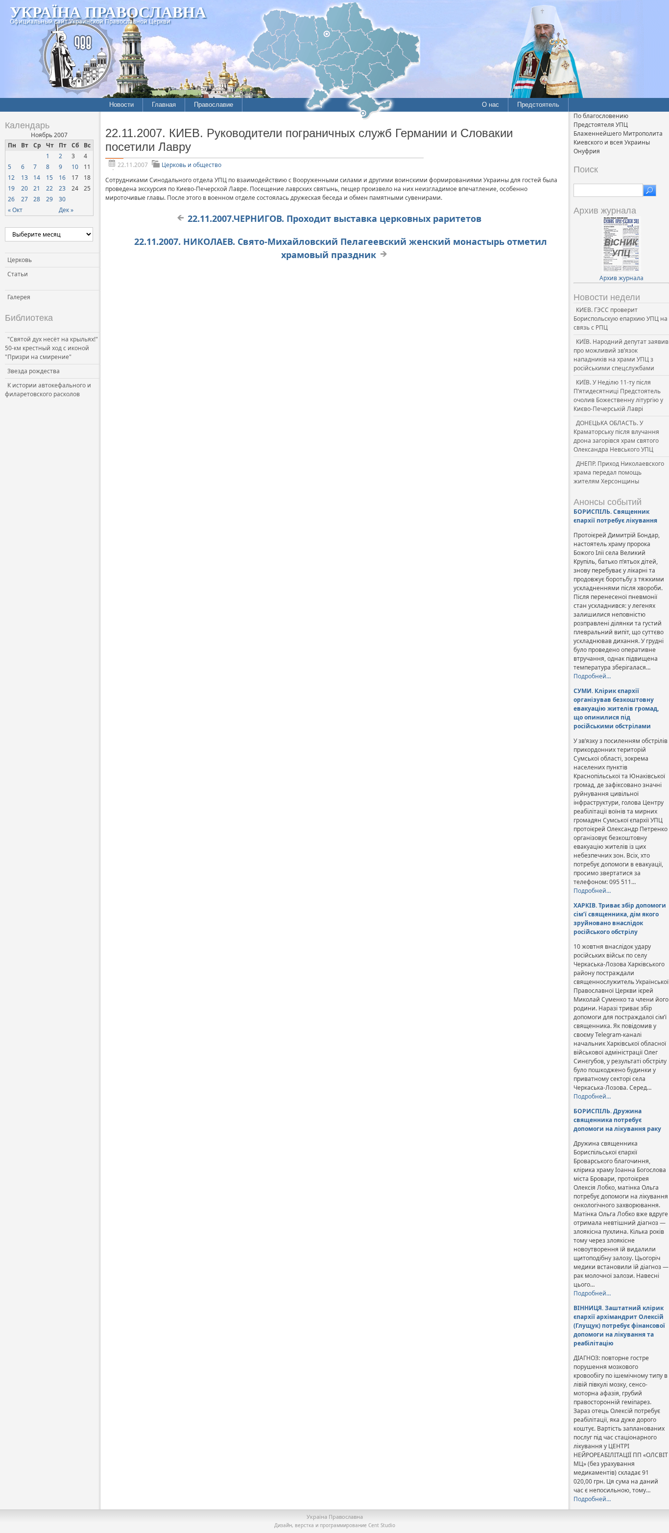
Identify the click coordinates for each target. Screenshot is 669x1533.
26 (11, 199)
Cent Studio (381, 1525)
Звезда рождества (33, 371)
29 (49, 199)
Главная (164, 104)
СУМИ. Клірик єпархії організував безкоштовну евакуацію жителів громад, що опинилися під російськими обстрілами (616, 708)
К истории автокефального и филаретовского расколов (48, 389)
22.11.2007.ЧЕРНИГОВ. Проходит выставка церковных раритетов (334, 218)
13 (24, 177)
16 (62, 177)
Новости (121, 104)
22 (49, 188)
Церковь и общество (191, 165)
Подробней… (592, 676)
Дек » (66, 210)
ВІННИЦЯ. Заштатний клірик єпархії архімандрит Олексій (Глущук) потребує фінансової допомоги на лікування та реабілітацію (619, 1325)
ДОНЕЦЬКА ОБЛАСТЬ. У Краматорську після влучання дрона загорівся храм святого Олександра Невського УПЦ (616, 436)
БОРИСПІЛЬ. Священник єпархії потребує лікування (615, 516)
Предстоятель (538, 104)
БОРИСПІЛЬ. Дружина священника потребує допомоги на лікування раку (617, 1120)
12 (11, 177)
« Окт (15, 210)
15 (49, 177)
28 (36, 199)
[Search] (649, 190)
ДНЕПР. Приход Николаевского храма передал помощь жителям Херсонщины (618, 472)
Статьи (17, 274)
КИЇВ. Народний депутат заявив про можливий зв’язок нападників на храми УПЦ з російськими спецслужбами (621, 354)
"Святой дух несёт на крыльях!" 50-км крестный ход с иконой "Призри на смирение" (51, 348)
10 (75, 167)
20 (24, 188)
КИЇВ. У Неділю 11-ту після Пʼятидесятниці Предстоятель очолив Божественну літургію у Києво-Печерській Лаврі (618, 395)
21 (36, 188)
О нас (490, 104)
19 (11, 188)
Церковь (19, 260)
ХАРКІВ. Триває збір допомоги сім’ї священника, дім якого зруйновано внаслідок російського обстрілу (619, 918)
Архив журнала (621, 278)
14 (36, 177)
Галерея (18, 297)
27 (24, 199)
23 (62, 188)
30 (62, 199)
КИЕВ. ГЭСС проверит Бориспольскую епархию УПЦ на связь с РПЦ (620, 319)
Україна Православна (108, 11)
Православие (213, 104)
